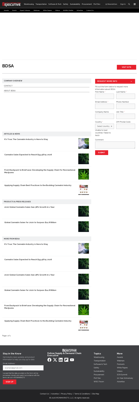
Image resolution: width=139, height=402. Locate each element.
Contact (8, 86)
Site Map (95, 394)
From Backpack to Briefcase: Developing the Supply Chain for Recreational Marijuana (39, 171)
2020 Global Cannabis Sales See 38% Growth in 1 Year (29, 207)
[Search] (129, 4)
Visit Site (126, 67)
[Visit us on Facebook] (49, 360)
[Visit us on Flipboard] (66, 360)
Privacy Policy (30, 377)
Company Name (102, 112)
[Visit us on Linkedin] (61, 360)
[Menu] (134, 4)
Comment (99, 140)
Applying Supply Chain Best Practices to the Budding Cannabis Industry (37, 185)
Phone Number (122, 102)
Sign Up (9, 382)
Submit (101, 153)
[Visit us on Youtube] (72, 360)
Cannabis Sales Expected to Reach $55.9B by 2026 (28, 154)
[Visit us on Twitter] (55, 360)
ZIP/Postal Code (123, 122)
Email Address (101, 102)
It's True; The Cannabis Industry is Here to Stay (26, 139)
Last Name (121, 92)
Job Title (120, 112)
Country (99, 122)
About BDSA (10, 91)
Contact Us (44, 394)
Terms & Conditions (82, 394)
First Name (100, 92)
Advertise (55, 394)
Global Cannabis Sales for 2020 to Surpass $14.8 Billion (30, 222)
